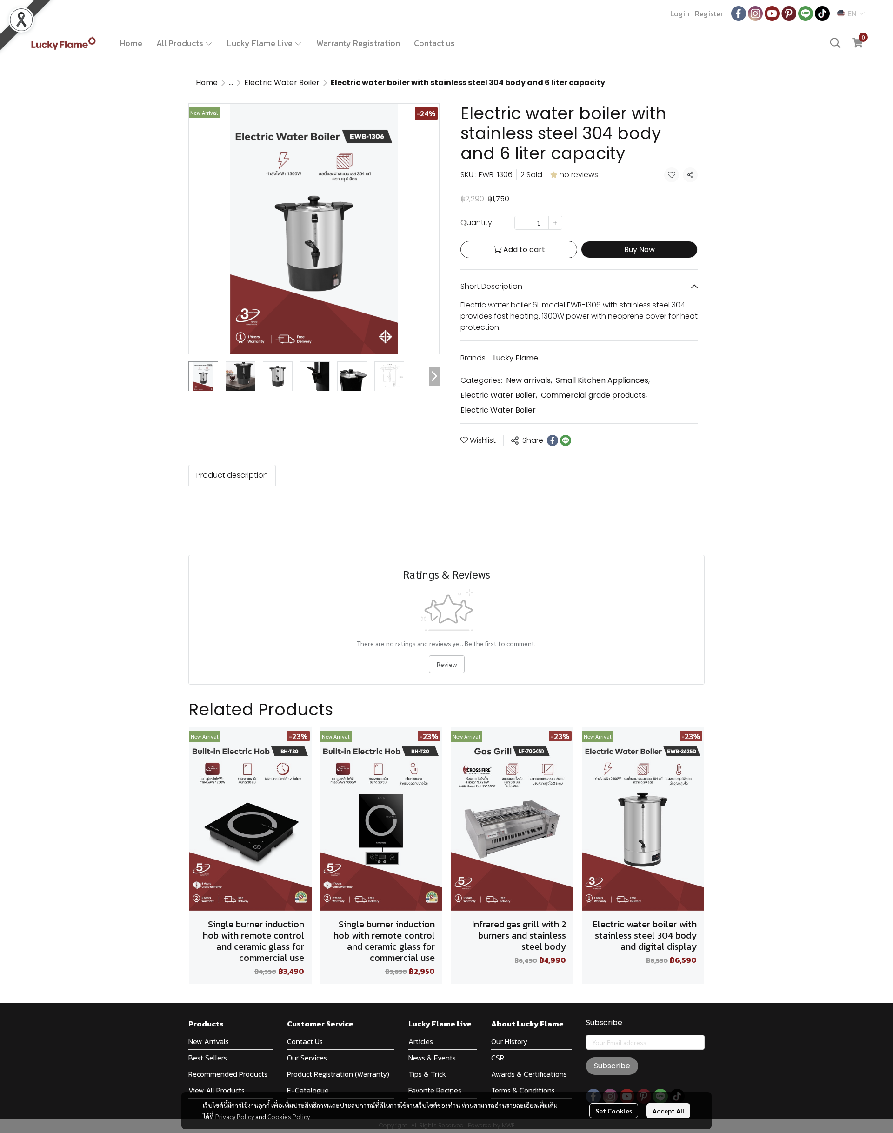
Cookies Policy (288, 1116)
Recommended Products (227, 1074)
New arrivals (529, 380)
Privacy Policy (234, 1116)
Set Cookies (613, 1110)
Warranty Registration (358, 43)
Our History (509, 1041)
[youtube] (772, 13)
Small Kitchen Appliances (603, 380)
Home (131, 43)
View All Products (216, 1090)
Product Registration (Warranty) (338, 1074)
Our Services (307, 1057)
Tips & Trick (427, 1074)
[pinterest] (788, 13)
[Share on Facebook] (552, 440)
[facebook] (738, 13)
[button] (851, 13)
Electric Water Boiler (282, 82)
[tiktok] (822, 13)
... (231, 82)
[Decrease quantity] (521, 222)
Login (679, 13)
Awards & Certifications (529, 1074)
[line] (805, 13)
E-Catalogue (308, 1090)
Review (447, 664)
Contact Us (305, 1041)
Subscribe (612, 1065)
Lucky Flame (515, 358)
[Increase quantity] (555, 222)
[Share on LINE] (565, 440)
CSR (497, 1057)
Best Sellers (207, 1057)
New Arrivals (208, 1041)
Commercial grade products (594, 395)
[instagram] (755, 13)
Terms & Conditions (523, 1090)
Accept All (668, 1110)
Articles (420, 1041)
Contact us (434, 43)
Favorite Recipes (434, 1090)
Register (709, 13)
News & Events (432, 1057)
